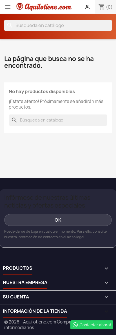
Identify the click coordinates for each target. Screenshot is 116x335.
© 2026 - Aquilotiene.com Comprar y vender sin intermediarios (52, 324)
